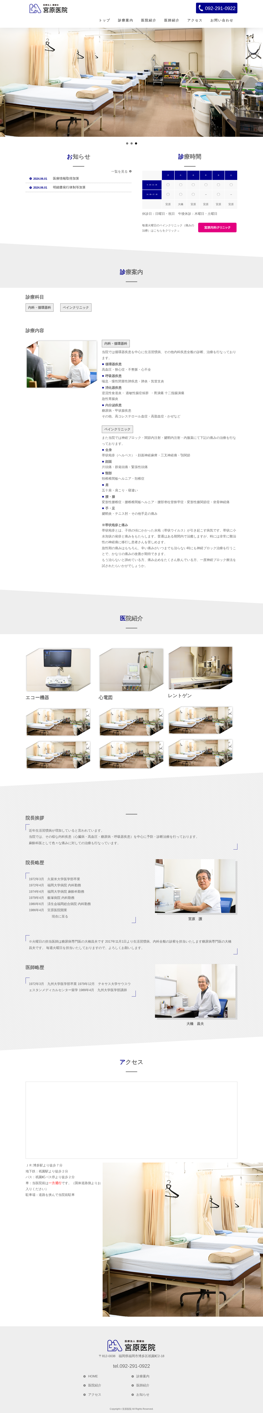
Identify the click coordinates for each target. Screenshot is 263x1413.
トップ (104, 20)
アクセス (195, 20)
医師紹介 (172, 20)
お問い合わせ (222, 20)
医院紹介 (149, 20)
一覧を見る (119, 171)
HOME (93, 1376)
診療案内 (125, 20)
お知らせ (142, 1394)
